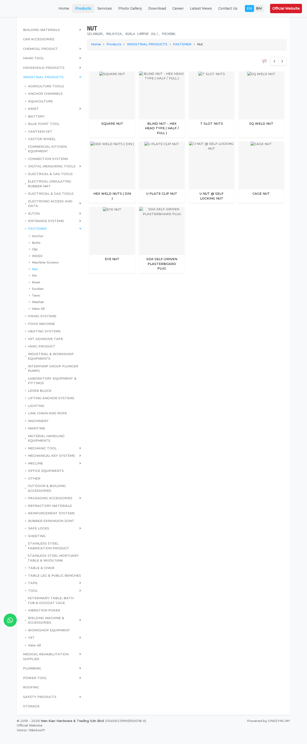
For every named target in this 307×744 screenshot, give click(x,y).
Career (178, 8)
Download (157, 8)
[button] (53, 108)
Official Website (286, 8)
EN (249, 8)
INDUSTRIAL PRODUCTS (147, 44)
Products (83, 8)
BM (259, 8)
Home (64, 8)
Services (104, 8)
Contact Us (227, 8)
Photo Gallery (130, 8)
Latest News (201, 8)
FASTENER (182, 44)
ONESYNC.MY (279, 721)
